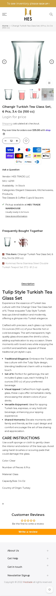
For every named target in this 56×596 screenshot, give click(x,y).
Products (7, 194)
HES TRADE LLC (20, 176)
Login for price (14, 117)
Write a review (28, 531)
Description (28, 284)
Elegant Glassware (26, 190)
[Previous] (4, 62)
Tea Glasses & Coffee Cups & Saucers (22, 197)
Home (5, 26)
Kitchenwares (45, 190)
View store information (16, 216)
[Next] (52, 62)
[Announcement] (28, 3)
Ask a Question (11, 169)
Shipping (7, 123)
